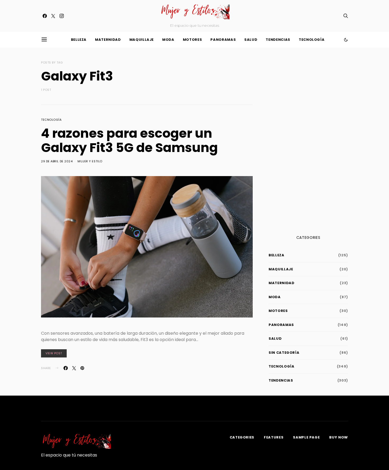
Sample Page (306, 437)
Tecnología (312, 39)
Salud (250, 39)
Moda (168, 39)
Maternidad (108, 39)
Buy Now (338, 437)
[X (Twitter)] (53, 16)
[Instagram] (61, 16)
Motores (192, 39)
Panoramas (223, 39)
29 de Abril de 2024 (57, 161)
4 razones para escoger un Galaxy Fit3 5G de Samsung (129, 140)
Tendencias (278, 39)
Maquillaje (141, 39)
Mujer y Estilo (90, 161)
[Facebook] (44, 16)
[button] (346, 40)
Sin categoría (284, 352)
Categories (242, 437)
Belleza (79, 39)
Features (273, 437)
